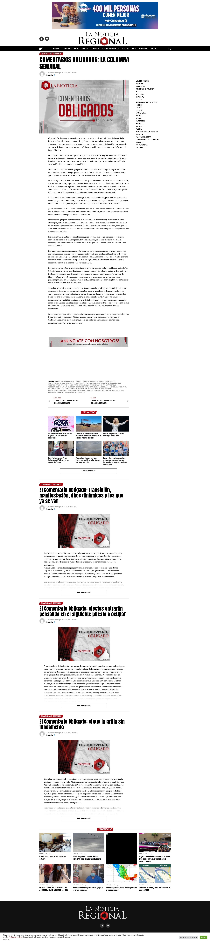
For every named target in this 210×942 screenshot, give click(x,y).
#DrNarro (74, 385)
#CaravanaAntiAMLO (57, 383)
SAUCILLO (139, 142)
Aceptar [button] (203, 937)
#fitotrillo (111, 385)
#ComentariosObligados (111, 383)
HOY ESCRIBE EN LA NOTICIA (110, 48)
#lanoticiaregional (56, 389)
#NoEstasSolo (94, 389)
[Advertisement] (88, 362)
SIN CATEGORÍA (141, 145)
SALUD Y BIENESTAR (105, 54)
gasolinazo (80, 393)
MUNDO (134, 48)
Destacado (70, 393)
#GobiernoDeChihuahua (58, 387)
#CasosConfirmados (75, 383)
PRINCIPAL (56, 48)
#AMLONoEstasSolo (90, 381)
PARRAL (139, 129)
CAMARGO (140, 84)
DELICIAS (139, 92)
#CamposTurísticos (107, 381)
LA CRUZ (139, 110)
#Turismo (52, 393)
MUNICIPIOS (66, 48)
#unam (61, 393)
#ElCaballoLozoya (98, 385)
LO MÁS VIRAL (143, 48)
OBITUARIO (140, 126)
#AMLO (78, 381)
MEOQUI (139, 116)
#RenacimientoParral (77, 391)
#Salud (90, 391)
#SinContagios (118, 391)
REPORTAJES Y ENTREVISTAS (147, 132)
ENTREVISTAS (95, 48)
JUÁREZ (139, 108)
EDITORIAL (154, 48)
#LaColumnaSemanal (118, 387)
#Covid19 (65, 385)
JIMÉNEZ (139, 105)
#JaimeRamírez (91, 387)
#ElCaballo (84, 385)
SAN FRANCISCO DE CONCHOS (147, 140)
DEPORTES (125, 48)
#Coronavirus (54, 385)
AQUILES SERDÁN (142, 81)
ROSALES (139, 134)
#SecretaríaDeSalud (103, 391)
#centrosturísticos (92, 383)
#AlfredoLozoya (68, 381)
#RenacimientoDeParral (58, 391)
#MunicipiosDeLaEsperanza (76, 389)
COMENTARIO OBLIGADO (145, 89)
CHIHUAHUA (140, 86)
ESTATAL (76, 48)
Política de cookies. (16, 937)
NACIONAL (85, 48)
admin (50, 75)
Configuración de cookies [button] (188, 937)
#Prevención (106, 389)
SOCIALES (139, 148)
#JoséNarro (103, 387)
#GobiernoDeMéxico (76, 387)
